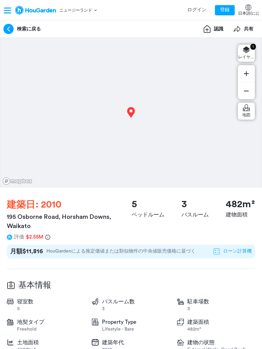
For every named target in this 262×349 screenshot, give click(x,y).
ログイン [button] (196, 9)
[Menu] (7, 10)
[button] (78, 10)
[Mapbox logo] (17, 181)
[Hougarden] (35, 10)
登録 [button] (225, 9)
